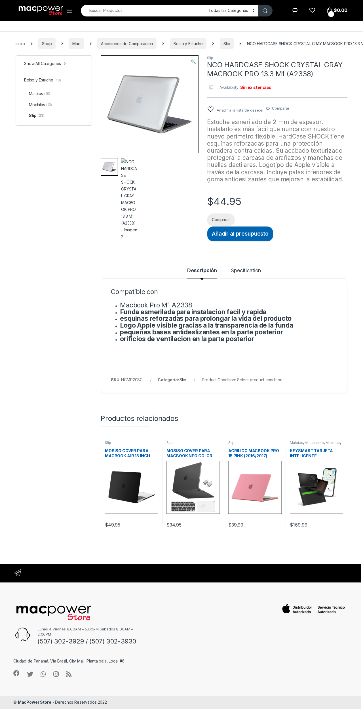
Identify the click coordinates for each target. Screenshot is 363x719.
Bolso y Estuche (188, 43)
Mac (76, 43)
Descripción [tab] (202, 270)
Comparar (281, 108)
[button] (193, 61)
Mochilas (333, 443)
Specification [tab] (246, 270)
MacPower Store (34, 702)
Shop (47, 43)
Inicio (20, 43)
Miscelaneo (314, 443)
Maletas (296, 443)
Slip (226, 43)
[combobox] (143, 10)
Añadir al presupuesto (240, 233)
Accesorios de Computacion (127, 43)
